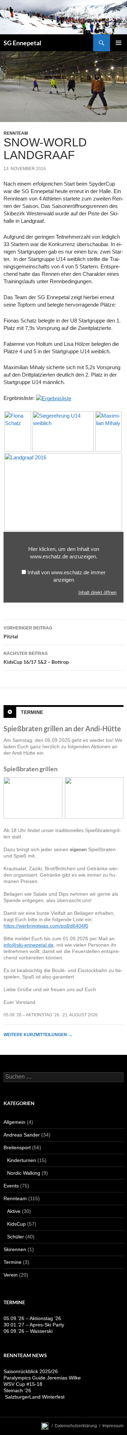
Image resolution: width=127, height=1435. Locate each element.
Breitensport (17, 1147)
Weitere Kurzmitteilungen (38, 1034)
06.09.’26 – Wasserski (28, 1331)
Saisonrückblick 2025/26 (31, 1371)
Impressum (112, 1425)
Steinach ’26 (17, 1390)
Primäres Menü (118, 42)
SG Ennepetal (22, 43)
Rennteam (16, 133)
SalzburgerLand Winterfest (34, 1397)
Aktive (13, 1211)
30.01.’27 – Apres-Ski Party (34, 1324)
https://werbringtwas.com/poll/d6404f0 (46, 926)
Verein (11, 1275)
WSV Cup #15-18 (23, 1384)
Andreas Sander (22, 1135)
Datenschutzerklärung (76, 1425)
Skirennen (15, 1249)
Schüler (15, 1236)
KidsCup (16, 1224)
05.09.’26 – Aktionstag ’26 (31, 1014)
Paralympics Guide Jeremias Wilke (42, 1378)
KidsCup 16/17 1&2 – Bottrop (36, 658)
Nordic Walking (23, 1173)
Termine (32, 712)
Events (11, 1186)
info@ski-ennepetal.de (29, 945)
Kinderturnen (21, 1160)
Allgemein (14, 1122)
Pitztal (28, 632)
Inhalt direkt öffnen (97, 592)
